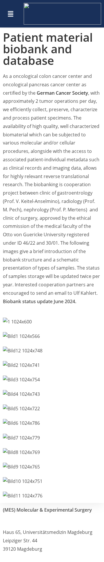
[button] (10, 13)
